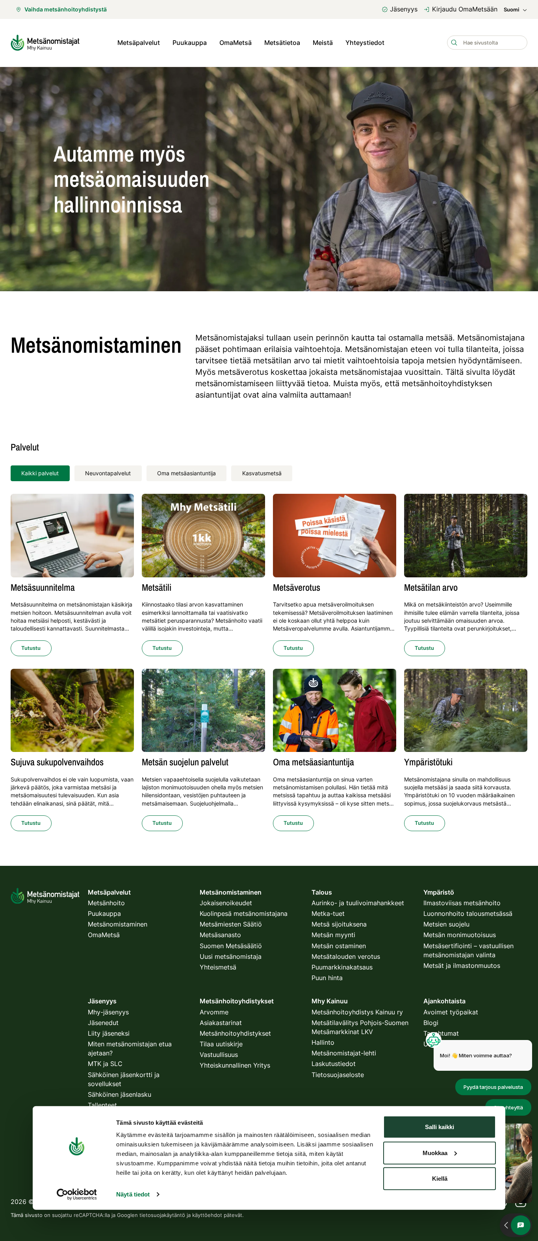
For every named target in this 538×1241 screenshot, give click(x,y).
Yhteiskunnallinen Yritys (235, 1065)
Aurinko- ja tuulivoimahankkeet (358, 903)
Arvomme (214, 1012)
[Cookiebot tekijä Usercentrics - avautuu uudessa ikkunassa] (76, 1194)
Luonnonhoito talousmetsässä (467, 913)
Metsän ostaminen (339, 946)
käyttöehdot (207, 1215)
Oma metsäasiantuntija (186, 473)
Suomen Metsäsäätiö (231, 946)
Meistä (323, 43)
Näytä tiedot (133, 1194)
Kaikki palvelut (40, 473)
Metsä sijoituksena (339, 924)
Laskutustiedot (334, 1064)
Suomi (511, 10)
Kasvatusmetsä (262, 473)
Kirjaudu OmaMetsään (464, 9)
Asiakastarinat (221, 1023)
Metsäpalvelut (138, 43)
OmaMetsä (235, 43)
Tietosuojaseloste (338, 1075)
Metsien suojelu (446, 924)
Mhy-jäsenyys (108, 1012)
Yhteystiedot (364, 43)
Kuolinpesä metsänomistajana (244, 913)
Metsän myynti (333, 935)
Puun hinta (327, 978)
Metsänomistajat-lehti (344, 1053)
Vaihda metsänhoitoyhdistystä (65, 9)
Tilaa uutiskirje (221, 1044)
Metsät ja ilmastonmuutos (461, 965)
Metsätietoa (282, 43)
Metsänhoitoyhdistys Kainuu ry (357, 1012)
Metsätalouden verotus (346, 956)
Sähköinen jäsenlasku (119, 1094)
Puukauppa (190, 43)
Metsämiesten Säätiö (231, 924)
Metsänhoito (106, 903)
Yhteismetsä (218, 967)
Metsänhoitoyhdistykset (235, 1033)
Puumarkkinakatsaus (342, 967)
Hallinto (323, 1042)
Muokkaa (435, 1152)
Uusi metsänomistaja (231, 956)
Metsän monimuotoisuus (459, 935)
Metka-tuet (328, 913)
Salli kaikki (439, 1127)
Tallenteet (102, 1105)
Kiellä (439, 1178)
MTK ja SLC (105, 1064)
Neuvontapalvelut (108, 473)
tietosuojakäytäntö (162, 1215)
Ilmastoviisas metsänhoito (462, 903)
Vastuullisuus (219, 1055)
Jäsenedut (103, 1023)
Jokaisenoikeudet (226, 903)
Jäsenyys (403, 9)
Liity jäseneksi (109, 1033)
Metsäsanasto (220, 935)
